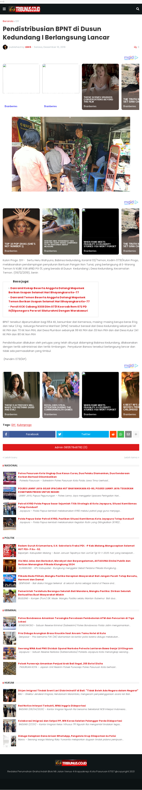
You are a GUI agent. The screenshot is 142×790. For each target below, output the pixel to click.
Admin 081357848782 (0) (71, 447)
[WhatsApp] (120, 434)
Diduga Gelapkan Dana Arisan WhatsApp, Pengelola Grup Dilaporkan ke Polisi (67, 736)
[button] (4, 9)
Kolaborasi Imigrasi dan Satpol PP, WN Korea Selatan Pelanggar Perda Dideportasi (70, 720)
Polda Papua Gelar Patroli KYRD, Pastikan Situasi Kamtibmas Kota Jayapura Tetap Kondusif (76, 518)
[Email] (128, 434)
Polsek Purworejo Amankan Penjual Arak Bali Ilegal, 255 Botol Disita (60, 663)
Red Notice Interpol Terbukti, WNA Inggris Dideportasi (52, 705)
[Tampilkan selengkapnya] (136, 434)
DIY (17, 21)
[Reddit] (113, 434)
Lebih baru (11, 457)
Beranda (8, 21)
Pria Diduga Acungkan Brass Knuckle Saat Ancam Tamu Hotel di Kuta (62, 633)
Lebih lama (130, 457)
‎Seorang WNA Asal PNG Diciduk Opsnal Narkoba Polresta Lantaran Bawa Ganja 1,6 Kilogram (75, 648)
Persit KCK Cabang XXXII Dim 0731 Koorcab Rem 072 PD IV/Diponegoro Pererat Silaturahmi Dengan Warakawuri (48, 309)
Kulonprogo (24, 425)
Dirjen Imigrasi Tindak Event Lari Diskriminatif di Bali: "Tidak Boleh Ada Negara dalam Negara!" (78, 690)
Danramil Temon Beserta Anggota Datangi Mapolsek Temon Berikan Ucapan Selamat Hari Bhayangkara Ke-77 (49, 299)
